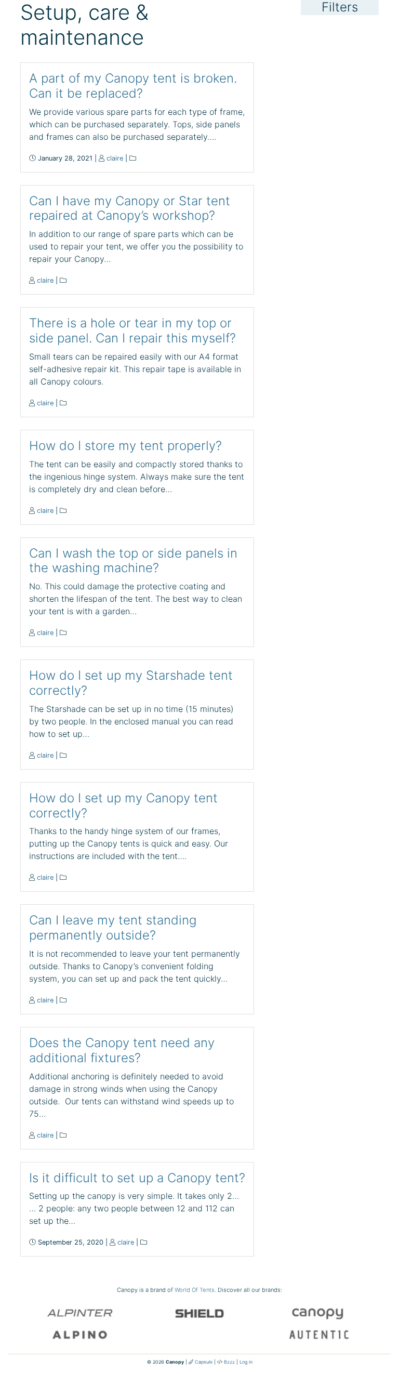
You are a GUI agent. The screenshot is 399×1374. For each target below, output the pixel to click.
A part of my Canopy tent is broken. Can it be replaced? (133, 86)
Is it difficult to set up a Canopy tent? (137, 1177)
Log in (246, 1362)
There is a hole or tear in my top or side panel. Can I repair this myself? (132, 330)
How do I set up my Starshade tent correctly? (131, 683)
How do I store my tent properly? (125, 445)
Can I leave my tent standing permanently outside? (112, 928)
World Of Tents (195, 1289)
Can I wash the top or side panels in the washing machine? (133, 561)
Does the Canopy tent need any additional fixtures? (122, 1050)
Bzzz (229, 1362)
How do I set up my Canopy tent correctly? (123, 805)
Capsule (203, 1362)
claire (115, 158)
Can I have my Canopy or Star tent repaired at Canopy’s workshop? (129, 208)
